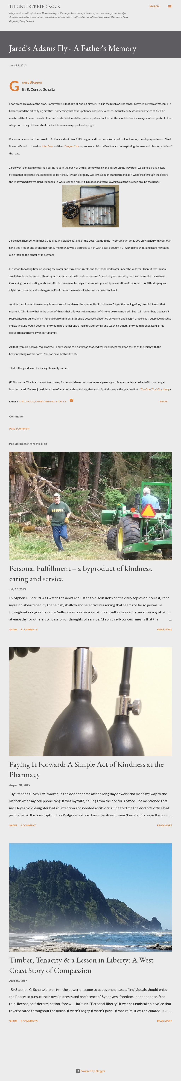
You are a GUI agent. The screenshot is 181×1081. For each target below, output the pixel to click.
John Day (47, 146)
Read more (164, 629)
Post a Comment (19, 428)
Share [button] (163, 401)
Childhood (26, 401)
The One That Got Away (154, 389)
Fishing (50, 401)
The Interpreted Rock (34, 6)
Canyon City (71, 146)
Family (39, 401)
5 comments (29, 1021)
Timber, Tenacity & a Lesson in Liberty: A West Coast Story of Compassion (81, 965)
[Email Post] (71, 401)
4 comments (29, 629)
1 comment (28, 825)
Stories (61, 401)
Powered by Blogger (92, 1071)
